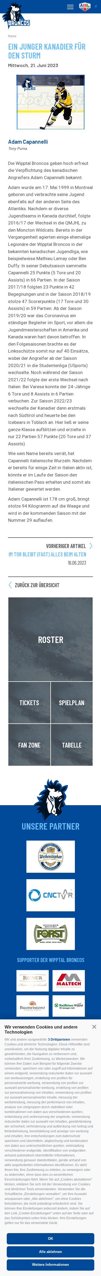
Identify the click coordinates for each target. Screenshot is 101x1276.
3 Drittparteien (59, 1039)
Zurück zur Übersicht (37, 585)
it (96, 6)
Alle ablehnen (50, 1252)
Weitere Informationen (50, 1265)
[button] (94, 1027)
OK (50, 1239)
